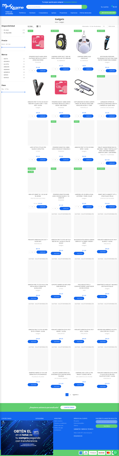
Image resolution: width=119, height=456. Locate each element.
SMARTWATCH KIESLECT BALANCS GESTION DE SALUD (107, 285)
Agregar (42, 71)
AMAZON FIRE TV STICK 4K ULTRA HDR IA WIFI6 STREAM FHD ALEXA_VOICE (38, 286)
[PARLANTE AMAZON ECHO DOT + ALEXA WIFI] (38, 225)
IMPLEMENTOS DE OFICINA (84, 376)
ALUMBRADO (61, 60)
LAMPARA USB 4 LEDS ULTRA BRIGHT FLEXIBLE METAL (84, 373)
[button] (107, 12)
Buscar (84, 7)
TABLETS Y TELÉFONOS (107, 154)
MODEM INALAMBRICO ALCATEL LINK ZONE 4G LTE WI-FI (107, 330)
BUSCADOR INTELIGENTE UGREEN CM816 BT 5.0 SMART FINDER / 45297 (84, 241)
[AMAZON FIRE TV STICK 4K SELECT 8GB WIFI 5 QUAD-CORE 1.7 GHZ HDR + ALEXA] (38, 87)
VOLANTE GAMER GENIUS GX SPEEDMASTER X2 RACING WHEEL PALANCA (61, 374)
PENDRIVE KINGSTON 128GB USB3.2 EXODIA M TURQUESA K (61, 148)
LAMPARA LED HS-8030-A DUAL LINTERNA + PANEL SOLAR (84, 195)
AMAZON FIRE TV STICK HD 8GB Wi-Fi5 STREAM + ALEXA (38, 330)
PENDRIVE (38, 62)
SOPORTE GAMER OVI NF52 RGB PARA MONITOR (61, 285)
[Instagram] (79, 439)
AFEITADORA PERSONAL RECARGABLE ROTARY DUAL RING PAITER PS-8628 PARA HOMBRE (107, 58)
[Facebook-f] (75, 439)
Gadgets (107, 62)
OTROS (38, 151)
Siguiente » (76, 394)
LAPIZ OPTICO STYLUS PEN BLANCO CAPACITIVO (38, 148)
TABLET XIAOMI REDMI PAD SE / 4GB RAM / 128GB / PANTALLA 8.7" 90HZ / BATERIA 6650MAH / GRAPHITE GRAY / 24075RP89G (107, 149)
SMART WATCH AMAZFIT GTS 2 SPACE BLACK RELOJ (107, 195)
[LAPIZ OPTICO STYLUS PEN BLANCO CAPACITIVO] (38, 133)
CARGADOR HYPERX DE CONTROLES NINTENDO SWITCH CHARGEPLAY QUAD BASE (107, 103)
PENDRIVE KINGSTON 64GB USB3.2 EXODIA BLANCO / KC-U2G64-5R (61, 196)
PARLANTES (107, 243)
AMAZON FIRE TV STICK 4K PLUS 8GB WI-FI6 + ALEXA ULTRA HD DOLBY (61, 241)
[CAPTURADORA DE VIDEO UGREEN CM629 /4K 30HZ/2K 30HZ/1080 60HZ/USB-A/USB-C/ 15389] (84, 87)
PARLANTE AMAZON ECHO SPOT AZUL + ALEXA (84, 330)
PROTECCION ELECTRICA (38, 198)
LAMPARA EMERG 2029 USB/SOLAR (84, 57)
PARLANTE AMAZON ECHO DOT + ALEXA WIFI (38, 240)
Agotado (57, 253)
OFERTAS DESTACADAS (107, 107)
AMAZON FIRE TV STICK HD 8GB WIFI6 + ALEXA (84, 148)
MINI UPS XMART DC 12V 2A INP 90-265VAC (38, 195)
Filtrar (30, 26)
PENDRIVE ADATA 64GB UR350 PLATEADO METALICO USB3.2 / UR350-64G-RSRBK (38, 58)
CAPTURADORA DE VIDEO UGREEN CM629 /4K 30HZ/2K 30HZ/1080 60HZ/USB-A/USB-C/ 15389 (84, 103)
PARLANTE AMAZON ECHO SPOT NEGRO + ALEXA (61, 330)
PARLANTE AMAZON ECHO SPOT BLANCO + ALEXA (107, 240)
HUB (84, 290)
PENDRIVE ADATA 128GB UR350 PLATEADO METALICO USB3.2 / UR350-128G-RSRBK (61, 103)
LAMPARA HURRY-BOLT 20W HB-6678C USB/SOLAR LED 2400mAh (61, 57)
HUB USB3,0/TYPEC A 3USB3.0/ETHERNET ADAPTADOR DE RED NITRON (84, 286)
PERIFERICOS (84, 107)
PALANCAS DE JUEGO (38, 376)
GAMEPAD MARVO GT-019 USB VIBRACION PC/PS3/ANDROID (38, 373)
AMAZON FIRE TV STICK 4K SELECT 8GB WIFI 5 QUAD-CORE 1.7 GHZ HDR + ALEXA (38, 103)
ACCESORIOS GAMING (61, 378)
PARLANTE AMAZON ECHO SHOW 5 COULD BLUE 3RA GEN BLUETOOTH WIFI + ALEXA (107, 374)
